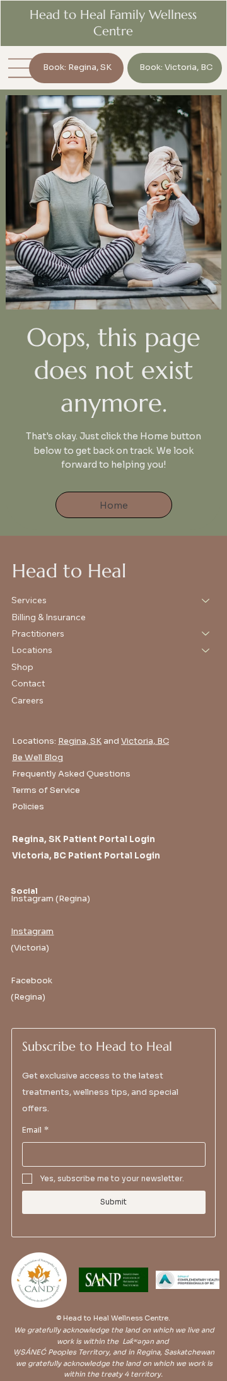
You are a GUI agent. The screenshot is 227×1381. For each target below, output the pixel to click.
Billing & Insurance (48, 617)
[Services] (206, 600)
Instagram (32, 931)
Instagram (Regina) (50, 898)
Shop (22, 667)
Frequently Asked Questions (71, 773)
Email (35, 1130)
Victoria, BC (145, 741)
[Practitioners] (206, 633)
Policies (28, 806)
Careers (27, 700)
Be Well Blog (37, 757)
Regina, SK (80, 741)
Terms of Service (46, 790)
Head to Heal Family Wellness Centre (113, 23)
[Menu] (21, 68)
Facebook (31, 980)
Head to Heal (69, 570)
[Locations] (206, 650)
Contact (28, 683)
